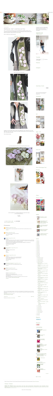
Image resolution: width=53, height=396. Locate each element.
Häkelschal (12, 222)
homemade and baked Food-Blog (41, 353)
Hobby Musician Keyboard (9, 263)
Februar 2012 (39, 311)
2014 (37, 254)
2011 (37, 313)
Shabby (6, 387)
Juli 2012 (39, 305)
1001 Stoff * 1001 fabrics (40, 298)
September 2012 (40, 261)
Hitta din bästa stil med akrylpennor (41, 362)
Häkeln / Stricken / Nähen (16, 24)
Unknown (7, 227)
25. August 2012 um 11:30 (17, 263)
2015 (37, 253)
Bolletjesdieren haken (42, 369)
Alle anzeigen (47, 373)
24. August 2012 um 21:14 (14, 247)
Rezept (11, 385)
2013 (37, 255)
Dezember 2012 (40, 257)
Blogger (30, 389)
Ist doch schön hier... (42, 339)
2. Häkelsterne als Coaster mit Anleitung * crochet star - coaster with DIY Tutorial (44, 234)
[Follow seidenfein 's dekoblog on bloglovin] (38, 319)
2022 (37, 245)
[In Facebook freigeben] (18, 221)
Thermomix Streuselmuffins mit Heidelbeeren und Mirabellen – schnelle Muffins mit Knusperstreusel (41, 355)
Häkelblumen (8, 222)
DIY (6, 222)
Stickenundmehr (8, 247)
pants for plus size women (15, 277)
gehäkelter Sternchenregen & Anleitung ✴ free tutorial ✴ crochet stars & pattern (44, 230)
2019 (37, 248)
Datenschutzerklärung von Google (8, 294)
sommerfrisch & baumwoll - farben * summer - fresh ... (42, 285)
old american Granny (14, 387)
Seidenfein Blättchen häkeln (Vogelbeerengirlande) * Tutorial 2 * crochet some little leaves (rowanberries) (44, 222)
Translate (39, 60)
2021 (37, 246)
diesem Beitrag (19, 32)
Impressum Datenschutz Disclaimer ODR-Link (27, 24)
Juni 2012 (39, 306)
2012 (37, 256)
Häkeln (6, 385)
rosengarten (41, 364)
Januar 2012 (39, 312)
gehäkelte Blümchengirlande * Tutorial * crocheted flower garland (44, 226)
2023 (37, 244)
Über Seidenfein (10, 24)
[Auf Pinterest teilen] (19, 221)
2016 (37, 252)
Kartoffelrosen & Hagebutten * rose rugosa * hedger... (42, 292)
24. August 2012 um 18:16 (12, 227)
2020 (37, 247)
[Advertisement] (25, 6)
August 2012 (39, 262)
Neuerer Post (6, 296)
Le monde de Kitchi (39, 329)
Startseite (5, 24)
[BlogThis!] (17, 221)
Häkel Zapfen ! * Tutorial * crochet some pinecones (43, 217)
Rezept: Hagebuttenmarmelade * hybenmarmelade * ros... (41, 281)
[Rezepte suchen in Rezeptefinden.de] (38, 376)
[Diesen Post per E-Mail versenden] (16, 221)
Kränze (11, 387)
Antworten (7, 235)
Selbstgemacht (8, 387)
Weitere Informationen (36, 381)
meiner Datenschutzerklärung (8, 293)
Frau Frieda (38, 334)
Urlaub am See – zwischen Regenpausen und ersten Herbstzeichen (43, 345)
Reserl (7, 232)
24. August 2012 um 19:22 (11, 232)
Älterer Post (32, 296)
